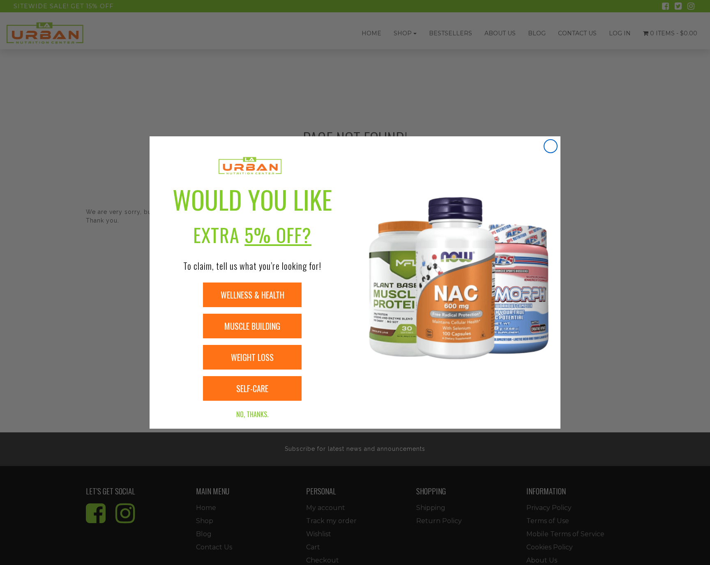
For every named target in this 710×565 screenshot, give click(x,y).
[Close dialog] (550, 146)
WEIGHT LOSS (252, 357)
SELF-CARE (252, 388)
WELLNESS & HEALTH (252, 295)
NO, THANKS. (252, 414)
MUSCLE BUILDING (252, 326)
